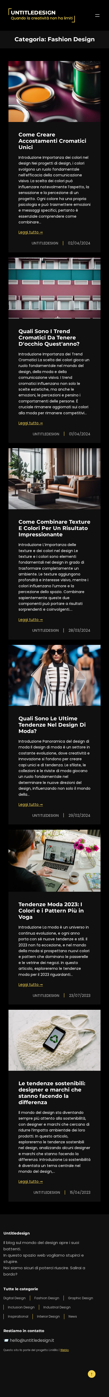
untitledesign (33, 12)
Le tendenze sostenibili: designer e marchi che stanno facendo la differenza (52, 1092)
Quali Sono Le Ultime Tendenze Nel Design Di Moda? (52, 724)
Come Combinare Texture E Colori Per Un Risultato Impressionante (54, 528)
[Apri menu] (97, 15)
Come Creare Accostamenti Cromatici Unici (52, 140)
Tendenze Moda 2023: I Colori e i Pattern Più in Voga (51, 910)
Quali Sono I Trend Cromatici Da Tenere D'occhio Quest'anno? (49, 337)
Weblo (64, 1350)
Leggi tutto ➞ (31, 232)
